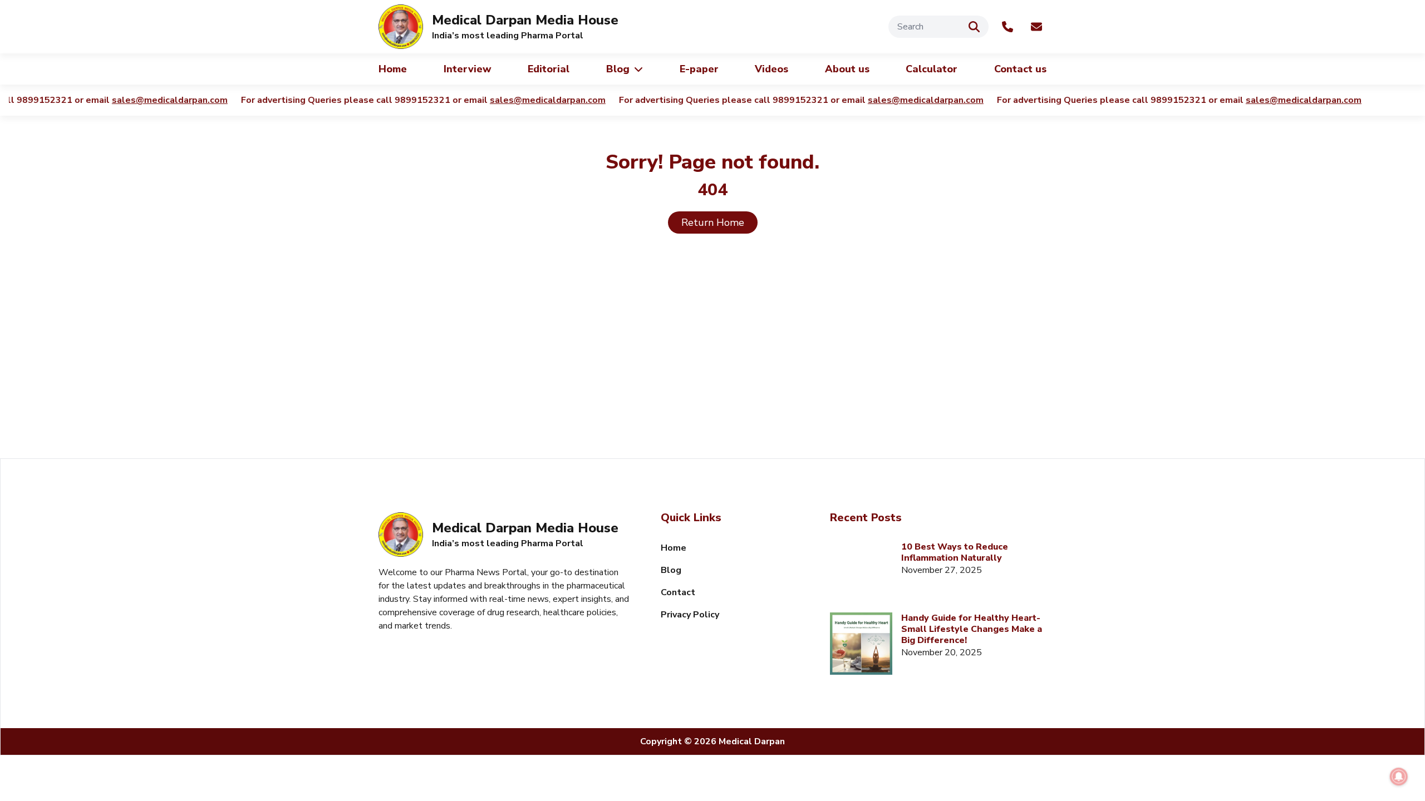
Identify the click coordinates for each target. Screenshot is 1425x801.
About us (847, 69)
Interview (468, 69)
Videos (771, 69)
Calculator (931, 69)
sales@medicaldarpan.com (163, 100)
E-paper (699, 69)
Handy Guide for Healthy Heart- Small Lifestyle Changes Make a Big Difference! (971, 629)
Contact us (1020, 69)
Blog (618, 69)
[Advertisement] (712, 364)
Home (393, 69)
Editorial (548, 69)
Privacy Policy (690, 615)
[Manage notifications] (1399, 776)
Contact (678, 592)
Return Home (712, 222)
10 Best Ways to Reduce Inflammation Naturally (954, 552)
